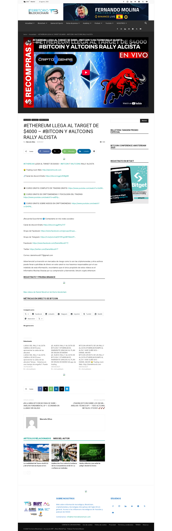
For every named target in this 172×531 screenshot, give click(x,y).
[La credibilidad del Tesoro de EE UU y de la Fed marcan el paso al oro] (36, 452)
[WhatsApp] (51, 389)
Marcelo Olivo (30, 142)
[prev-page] (25, 472)
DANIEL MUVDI (44, 120)
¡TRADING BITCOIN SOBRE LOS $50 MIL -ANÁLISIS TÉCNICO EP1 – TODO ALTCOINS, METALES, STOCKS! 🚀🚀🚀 (88, 405)
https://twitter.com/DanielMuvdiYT (44, 249)
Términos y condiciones (125, 525)
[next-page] (28, 472)
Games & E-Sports (57, 23)
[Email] (61, 389)
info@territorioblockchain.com (79, 517)
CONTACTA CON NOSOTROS (71, 525)
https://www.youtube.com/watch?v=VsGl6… (86, 188)
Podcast (97, 23)
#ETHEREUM (29, 164)
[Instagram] (127, 1)
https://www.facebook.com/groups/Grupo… (58, 231)
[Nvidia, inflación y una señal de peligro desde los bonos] (92, 452)
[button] (145, 23)
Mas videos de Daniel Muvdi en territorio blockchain (45, 292)
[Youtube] (146, 1)
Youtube (109, 23)
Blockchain (41, 23)
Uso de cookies (88, 525)
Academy (86, 23)
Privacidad (112, 525)
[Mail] (135, 1)
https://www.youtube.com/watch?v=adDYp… (42, 197)
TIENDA (138, 525)
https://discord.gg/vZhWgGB (57, 176)
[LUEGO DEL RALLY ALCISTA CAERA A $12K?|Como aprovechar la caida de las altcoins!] (37, 357)
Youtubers (35, 120)
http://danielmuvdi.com (51, 170)
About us (145, 525)
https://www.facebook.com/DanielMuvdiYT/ (50, 243)
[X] (143, 1)
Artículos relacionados (37, 438)
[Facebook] (123, 1)
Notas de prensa (72, 23)
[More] (94, 151)
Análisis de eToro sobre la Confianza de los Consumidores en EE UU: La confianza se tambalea (64, 465)
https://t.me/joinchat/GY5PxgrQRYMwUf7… (58, 237)
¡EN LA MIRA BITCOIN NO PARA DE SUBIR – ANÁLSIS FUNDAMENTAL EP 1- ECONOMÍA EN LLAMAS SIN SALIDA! (41, 405)
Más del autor (61, 438)
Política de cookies (101, 525)
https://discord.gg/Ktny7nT (54, 225)
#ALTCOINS (76, 164)
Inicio (25, 34)
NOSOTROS (121, 23)
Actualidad (29, 23)
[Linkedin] (131, 1)
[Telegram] (139, 1)
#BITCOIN (65, 164)
